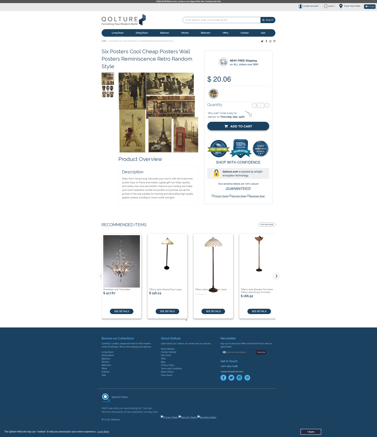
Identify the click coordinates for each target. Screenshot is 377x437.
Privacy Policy (168, 365)
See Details (121, 311)
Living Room (118, 33)
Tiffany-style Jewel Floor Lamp (211, 289)
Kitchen (185, 33)
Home (104, 41)
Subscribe (261, 352)
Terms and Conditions (171, 368)
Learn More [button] (103, 431)
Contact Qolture (168, 352)
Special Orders (119, 397)
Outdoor (245, 33)
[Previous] (101, 276)
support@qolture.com (231, 371)
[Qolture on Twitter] (262, 41)
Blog (163, 362)
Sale (263, 33)
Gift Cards (166, 355)
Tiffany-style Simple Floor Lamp (165, 289)
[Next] (276, 276)
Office (225, 33)
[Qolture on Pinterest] (274, 41)
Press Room (166, 375)
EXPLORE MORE (267, 225)
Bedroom (164, 33)
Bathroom (205, 33)
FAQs (163, 358)
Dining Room (142, 33)
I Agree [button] (310, 432)
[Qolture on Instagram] (270, 41)
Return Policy (167, 372)
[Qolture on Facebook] (266, 41)
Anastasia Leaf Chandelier (116, 289)
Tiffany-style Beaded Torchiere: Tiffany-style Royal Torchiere (257, 291)
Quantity (214, 104)
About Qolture (167, 349)
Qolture (115, 419)
